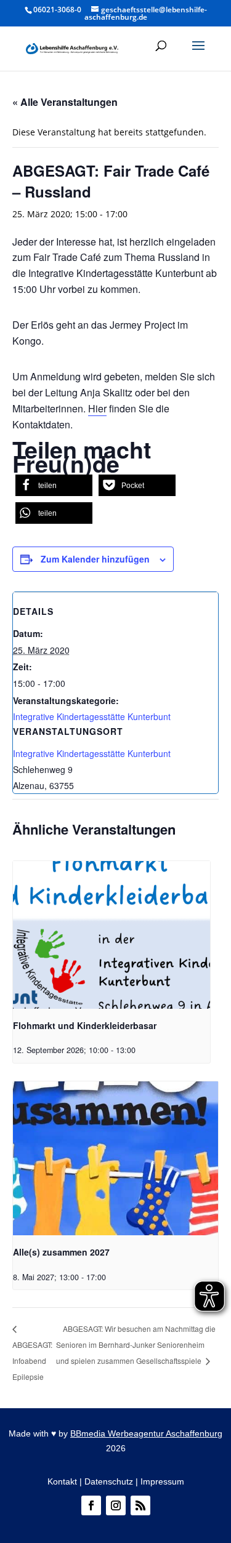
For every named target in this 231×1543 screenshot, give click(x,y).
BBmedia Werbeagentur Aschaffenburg (146, 1433)
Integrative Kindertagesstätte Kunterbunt (92, 716)
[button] (198, 53)
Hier (97, 408)
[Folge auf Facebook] (91, 1505)
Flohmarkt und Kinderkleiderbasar (84, 1025)
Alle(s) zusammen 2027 (61, 1252)
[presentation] (111, 935)
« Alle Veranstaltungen (65, 102)
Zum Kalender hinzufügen (95, 559)
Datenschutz (108, 1481)
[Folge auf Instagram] (116, 1505)
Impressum (162, 1481)
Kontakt (62, 1481)
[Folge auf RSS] (140, 1505)
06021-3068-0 (57, 9)
